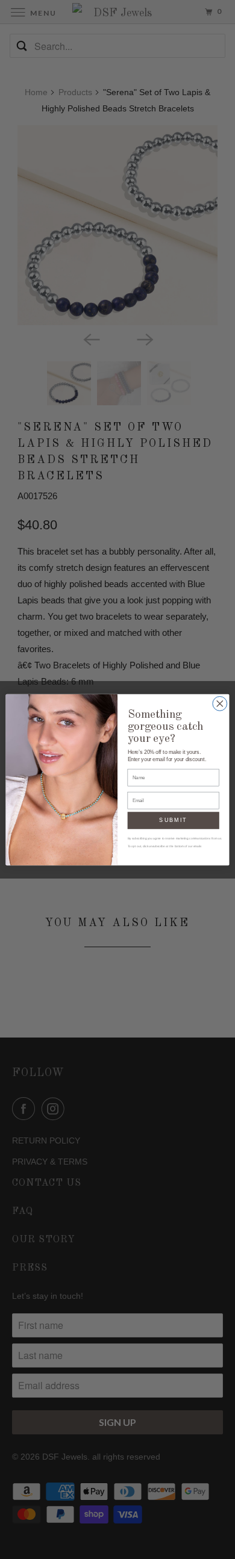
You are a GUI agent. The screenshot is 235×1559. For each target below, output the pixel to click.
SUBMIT (173, 820)
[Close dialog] (220, 703)
